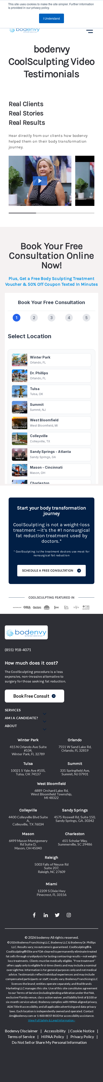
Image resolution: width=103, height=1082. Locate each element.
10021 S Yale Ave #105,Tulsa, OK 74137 (28, 772)
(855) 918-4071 (18, 649)
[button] (40, 180)
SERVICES (13, 710)
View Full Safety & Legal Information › (51, 1020)
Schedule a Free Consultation (47, 570)
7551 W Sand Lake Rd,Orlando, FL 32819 (75, 748)
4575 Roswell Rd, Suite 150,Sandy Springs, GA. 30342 (75, 819)
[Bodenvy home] (24, 30)
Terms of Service (21, 1036)
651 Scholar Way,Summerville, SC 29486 (75, 842)
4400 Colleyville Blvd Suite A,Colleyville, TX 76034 (28, 820)
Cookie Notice (82, 1030)
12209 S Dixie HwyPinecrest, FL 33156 (51, 892)
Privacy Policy (82, 1036)
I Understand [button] (51, 18)
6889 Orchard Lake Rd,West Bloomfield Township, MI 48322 (51, 794)
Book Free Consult (31, 696)
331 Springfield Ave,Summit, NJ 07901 (75, 772)
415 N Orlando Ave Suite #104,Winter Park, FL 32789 (28, 750)
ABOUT (11, 726)
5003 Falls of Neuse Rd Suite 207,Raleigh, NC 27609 (51, 867)
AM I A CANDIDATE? (21, 718)
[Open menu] (88, 30)
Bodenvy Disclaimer (21, 1030)
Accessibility (55, 1030)
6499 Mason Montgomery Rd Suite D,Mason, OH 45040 (28, 844)
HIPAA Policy (52, 1036)
